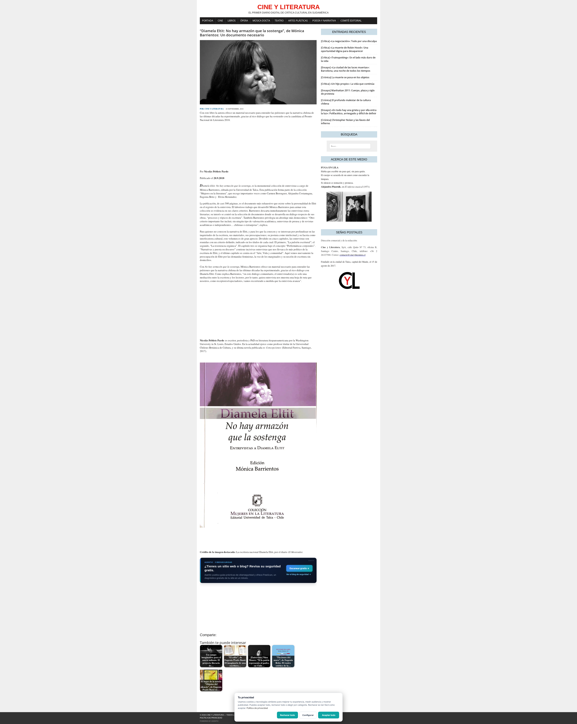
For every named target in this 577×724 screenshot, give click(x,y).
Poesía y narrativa (324, 20)
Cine (220, 20)
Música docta (261, 20)
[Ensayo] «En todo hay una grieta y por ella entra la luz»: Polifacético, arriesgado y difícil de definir (348, 111)
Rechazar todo (287, 715)
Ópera (244, 20)
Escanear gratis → (299, 568)
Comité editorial (351, 20)
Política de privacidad (211, 718)
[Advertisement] (258, 146)
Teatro (279, 20)
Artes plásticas (298, 20)
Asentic (215, 721)
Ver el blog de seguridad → (298, 574)
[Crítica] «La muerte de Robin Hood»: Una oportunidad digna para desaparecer (344, 49)
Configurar (308, 715)
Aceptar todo (328, 715)
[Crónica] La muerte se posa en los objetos (345, 77)
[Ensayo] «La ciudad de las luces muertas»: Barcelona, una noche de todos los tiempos (345, 69)
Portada (207, 20)
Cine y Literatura (214, 109)
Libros (232, 20)
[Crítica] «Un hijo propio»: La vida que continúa (347, 83)
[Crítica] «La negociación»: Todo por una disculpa (349, 41)
